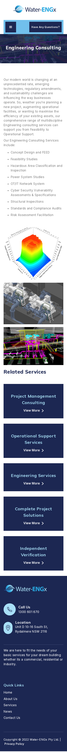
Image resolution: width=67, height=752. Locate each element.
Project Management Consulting (33, 399)
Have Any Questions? (45, 27)
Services (10, 705)
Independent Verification (33, 551)
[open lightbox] (33, 253)
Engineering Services (33, 475)
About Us (10, 699)
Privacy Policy (14, 744)
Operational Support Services (33, 439)
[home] (33, 9)
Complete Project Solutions (33, 512)
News (8, 711)
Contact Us (12, 718)
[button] (10, 27)
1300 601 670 (28, 612)
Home (8, 692)
